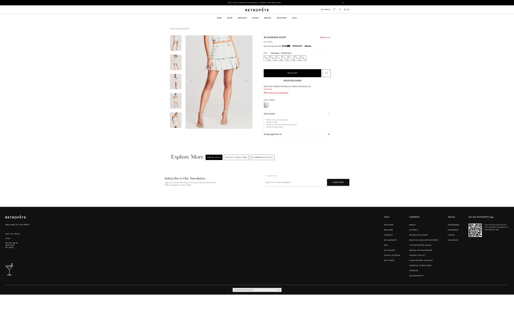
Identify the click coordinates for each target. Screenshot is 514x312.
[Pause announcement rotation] (342, 2)
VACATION (282, 18)
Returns (388, 230)
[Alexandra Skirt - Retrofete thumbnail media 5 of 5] (176, 120)
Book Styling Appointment (423, 240)
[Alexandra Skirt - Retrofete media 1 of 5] (219, 82)
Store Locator (392, 255)
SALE (294, 18)
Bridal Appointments (420, 250)
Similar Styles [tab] (214, 157)
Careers (413, 270)
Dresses (242, 18)
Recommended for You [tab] (262, 157)
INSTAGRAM (453, 225)
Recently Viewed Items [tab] (236, 157)
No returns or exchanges (277, 93)
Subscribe (338, 182)
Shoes (255, 18)
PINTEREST (453, 240)
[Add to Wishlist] (327, 73)
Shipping (388, 225)
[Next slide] (246, 80)
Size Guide (275, 53)
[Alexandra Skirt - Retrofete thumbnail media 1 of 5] (176, 43)
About (412, 225)
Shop (230, 18)
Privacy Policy (417, 255)
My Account (390, 240)
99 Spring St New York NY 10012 (11, 245)
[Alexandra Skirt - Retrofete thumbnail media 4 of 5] (176, 101)
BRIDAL (267, 18)
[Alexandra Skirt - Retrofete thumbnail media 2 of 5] (176, 62)
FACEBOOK (453, 230)
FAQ (386, 245)
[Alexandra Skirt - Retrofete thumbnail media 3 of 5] (176, 81)
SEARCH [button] (327, 9)
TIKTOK (451, 235)
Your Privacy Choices (421, 260)
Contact (388, 235)
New (219, 18)
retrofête (268, 42)
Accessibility (416, 276)
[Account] (340, 9)
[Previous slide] (191, 80)
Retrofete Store (418, 235)
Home (172, 29)
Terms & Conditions (420, 265)
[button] (346, 9)
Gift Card (389, 260)
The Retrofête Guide (420, 245)
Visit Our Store (12, 234)
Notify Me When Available (292, 80)
